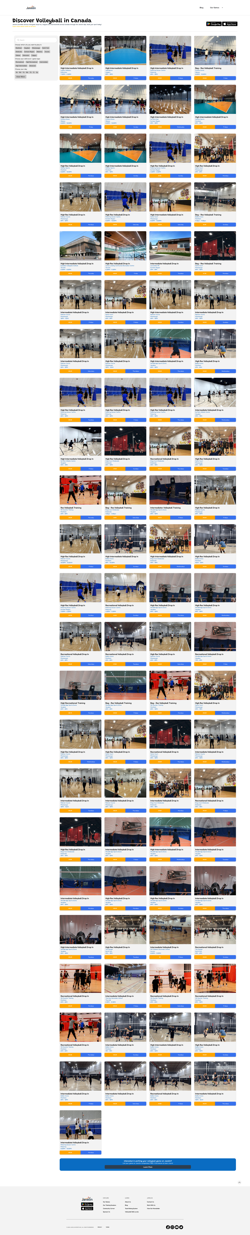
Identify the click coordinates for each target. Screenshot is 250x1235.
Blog (201, 7)
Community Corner (109, 1208)
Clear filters (20, 77)
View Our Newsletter (153, 1208)
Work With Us (151, 1205)
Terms (107, 1227)
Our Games (214, 7)
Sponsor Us (106, 1212)
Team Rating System (131, 1208)
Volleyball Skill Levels (132, 1212)
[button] (215, 8)
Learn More (147, 1167)
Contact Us (150, 1202)
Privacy (100, 1227)
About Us (128, 1202)
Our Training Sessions (109, 1205)
